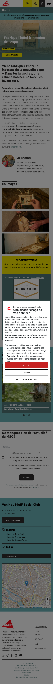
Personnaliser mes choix (26, 379)
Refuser (26, 372)
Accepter (26, 365)
